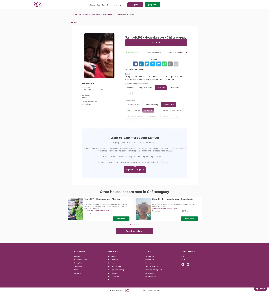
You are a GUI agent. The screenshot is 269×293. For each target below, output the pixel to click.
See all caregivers (134, 231)
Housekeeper (108, 14)
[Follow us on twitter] (182, 264)
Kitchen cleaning (168, 105)
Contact (105, 5)
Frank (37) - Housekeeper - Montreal (102, 199)
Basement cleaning (133, 105)
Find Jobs (91, 5)
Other (129, 93)
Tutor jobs (148, 280)
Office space (174, 88)
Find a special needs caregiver (117, 270)
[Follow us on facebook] (188, 264)
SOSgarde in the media (81, 260)
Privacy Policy (78, 263)
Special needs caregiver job (153, 270)
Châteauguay (121, 14)
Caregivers (95, 14)
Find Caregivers (112, 256)
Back (76, 22)
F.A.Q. (183, 260)
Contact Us (77, 273)
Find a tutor (111, 280)
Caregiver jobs (149, 256)
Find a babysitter (113, 260)
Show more (121, 218)
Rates (76, 270)
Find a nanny (112, 263)
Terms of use (78, 266)
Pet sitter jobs (149, 273)
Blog (98, 5)
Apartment (131, 88)
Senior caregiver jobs (151, 266)
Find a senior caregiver (115, 266)
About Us (77, 256)
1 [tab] (130, 224)
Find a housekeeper (114, 276)
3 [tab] (134, 224)
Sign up (129, 170)
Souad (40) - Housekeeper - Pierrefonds (172, 199)
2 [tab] (132, 224)
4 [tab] (136, 224)
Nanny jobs (148, 263)
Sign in (135, 5)
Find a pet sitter (112, 273)
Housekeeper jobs (150, 276)
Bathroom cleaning (151, 105)
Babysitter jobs (149, 260)
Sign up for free (152, 5)
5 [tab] (138, 224)
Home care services (80, 14)
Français (117, 5)
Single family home (145, 88)
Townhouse (161, 88)
